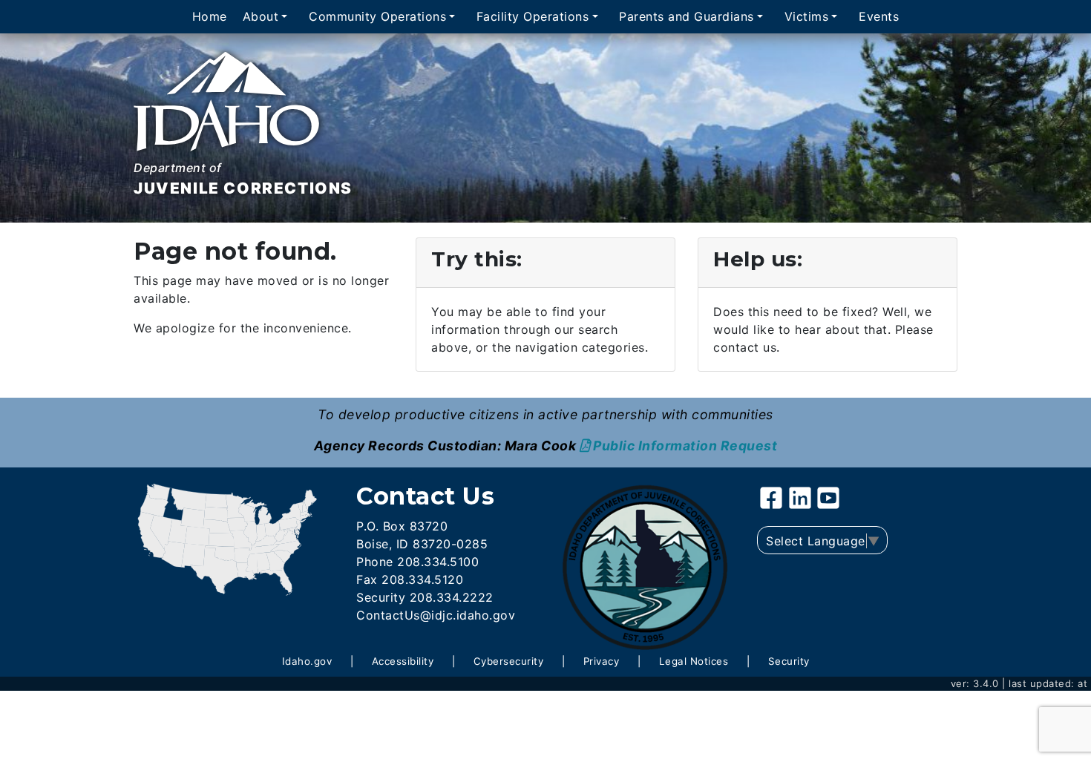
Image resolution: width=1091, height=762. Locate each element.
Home (209, 17)
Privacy (601, 661)
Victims (806, 17)
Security (789, 661)
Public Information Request (685, 445)
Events (879, 17)
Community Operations (377, 17)
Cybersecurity (509, 661)
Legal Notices (694, 661)
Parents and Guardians (686, 17)
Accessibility (403, 661)
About (261, 17)
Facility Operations (532, 17)
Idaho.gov (307, 661)
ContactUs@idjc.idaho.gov (435, 615)
